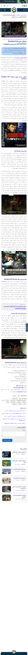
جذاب (25, 404)
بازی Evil (24, 402)
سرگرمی (18, 15)
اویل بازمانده (13, 400)
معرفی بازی (15, 404)
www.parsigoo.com (21, 392)
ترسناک (7, 402)
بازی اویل (18, 402)
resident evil (14, 398)
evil (20, 398)
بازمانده (7, 400)
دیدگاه (24, 430)
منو (24, 10)
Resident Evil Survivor (21, 400)
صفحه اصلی (24, 15)
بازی (18, 395)
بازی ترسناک (13, 402)
